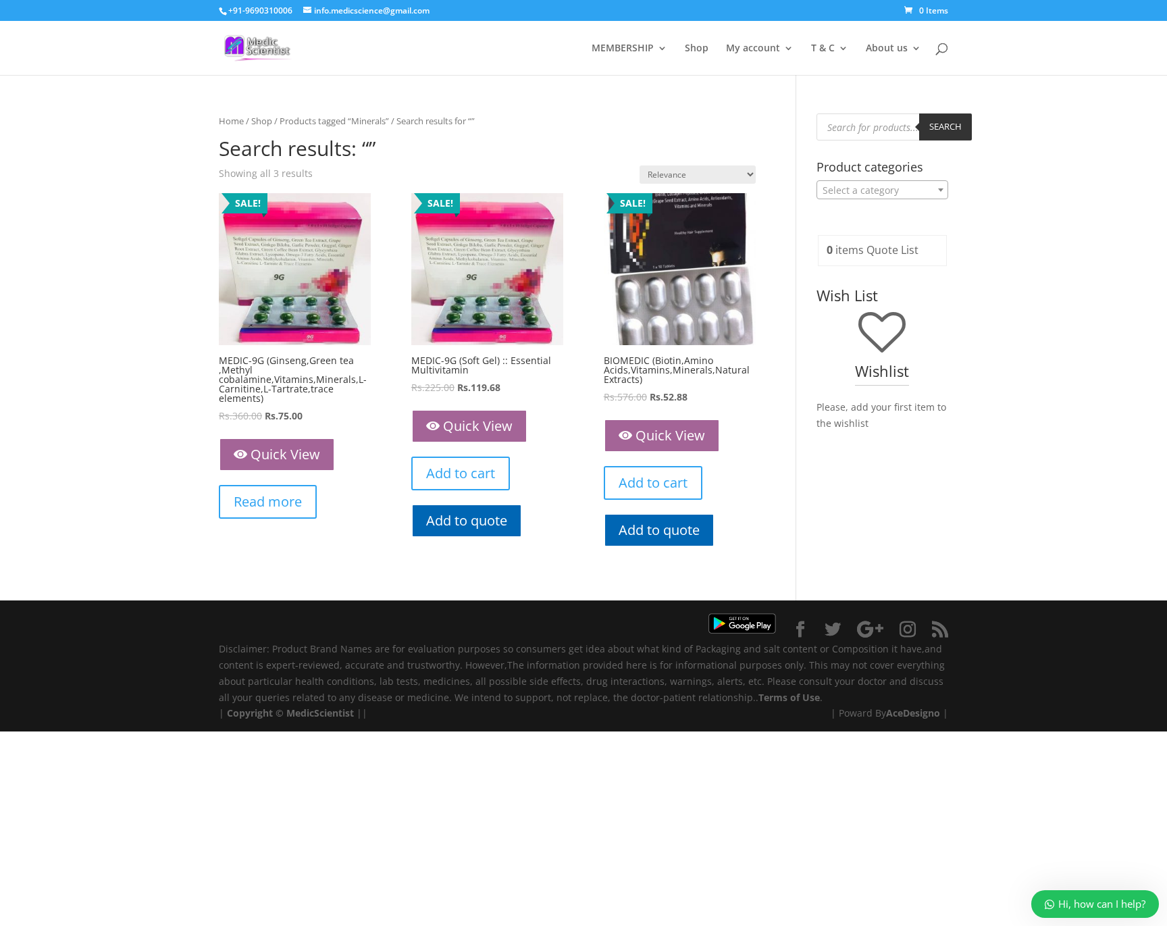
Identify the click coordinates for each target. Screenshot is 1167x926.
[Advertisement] (405, 826)
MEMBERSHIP (623, 48)
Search (945, 126)
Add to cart (460, 473)
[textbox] (882, 190)
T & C (823, 48)
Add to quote (466, 520)
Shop (696, 48)
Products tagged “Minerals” (334, 121)
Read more (268, 501)
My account (753, 48)
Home (231, 121)
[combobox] (882, 189)
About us (887, 48)
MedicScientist (320, 712)
